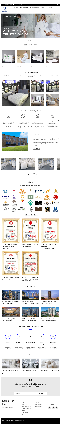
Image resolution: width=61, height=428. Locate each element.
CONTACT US (49, 7)
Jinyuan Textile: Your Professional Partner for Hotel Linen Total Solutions (50, 372)
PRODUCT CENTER (24, 7)
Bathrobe (37, 402)
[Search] (55, 9)
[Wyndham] (8, 56)
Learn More (36, 148)
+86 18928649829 (52, 403)
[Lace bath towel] (37, 56)
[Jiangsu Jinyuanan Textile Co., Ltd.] (4, 9)
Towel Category (38, 404)
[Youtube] (49, 407)
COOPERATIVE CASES (35, 7)
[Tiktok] (53, 407)
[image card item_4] (37, 100)
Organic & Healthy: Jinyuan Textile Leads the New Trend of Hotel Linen (30, 372)
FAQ (10, 11)
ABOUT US (15, 7)
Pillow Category (38, 406)
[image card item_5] (52, 100)
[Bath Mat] (52, 56)
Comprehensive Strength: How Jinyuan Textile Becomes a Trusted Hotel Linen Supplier (10, 372)
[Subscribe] (15, 411)
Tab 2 (30, 44)
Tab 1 (25, 44)
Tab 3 (35, 44)
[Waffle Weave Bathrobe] (23, 56)
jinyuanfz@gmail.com (53, 404)
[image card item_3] (52, 86)
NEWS (42, 7)
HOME (10, 7)
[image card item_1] (16, 93)
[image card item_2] (37, 86)
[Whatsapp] (56, 407)
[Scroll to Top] (58, 421)
